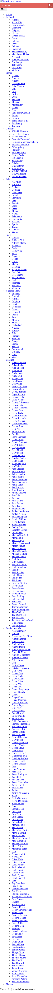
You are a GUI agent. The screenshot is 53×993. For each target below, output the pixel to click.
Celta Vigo (17, 251)
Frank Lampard (19, 437)
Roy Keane (17, 936)
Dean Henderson (20, 423)
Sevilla (15, 280)
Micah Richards (19, 551)
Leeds (14, 43)
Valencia (16, 283)
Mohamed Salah (19, 848)
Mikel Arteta (17, 846)
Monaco (15, 102)
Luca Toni (16, 811)
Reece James (18, 588)
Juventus (16, 203)
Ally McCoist (18, 641)
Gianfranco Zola (19, 755)
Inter (14, 200)
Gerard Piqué (18, 747)
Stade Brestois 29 (20, 120)
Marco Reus (17, 827)
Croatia (15, 309)
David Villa (17, 684)
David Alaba (18, 676)
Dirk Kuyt (16, 708)
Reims (15, 115)
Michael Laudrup (20, 843)
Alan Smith (17, 370)
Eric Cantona (18, 718)
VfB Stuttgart (18, 168)
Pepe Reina (17, 886)
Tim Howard (18, 963)
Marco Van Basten (20, 830)
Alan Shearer (18, 368)
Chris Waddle (18, 399)
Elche (14, 253)
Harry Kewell (18, 761)
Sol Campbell (18, 599)
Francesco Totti (19, 729)
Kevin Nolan (18, 803)
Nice (14, 110)
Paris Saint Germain (21, 112)
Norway (15, 330)
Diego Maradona (20, 700)
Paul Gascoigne (19, 567)
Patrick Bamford (19, 564)
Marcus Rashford (20, 535)
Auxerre (15, 81)
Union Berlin (18, 166)
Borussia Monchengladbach (25, 142)
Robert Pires (17, 912)
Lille (14, 91)
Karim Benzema (19, 798)
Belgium (16, 301)
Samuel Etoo (18, 944)
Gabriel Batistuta (19, 737)
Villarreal (16, 288)
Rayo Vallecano (19, 269)
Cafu (14, 662)
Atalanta (16, 187)
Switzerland (17, 349)
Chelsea (15, 33)
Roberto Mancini (20, 920)
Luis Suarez (17, 819)
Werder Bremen (19, 176)
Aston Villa (17, 22)
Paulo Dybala (18, 875)
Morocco (16, 322)
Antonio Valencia (20, 657)
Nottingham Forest (20, 59)
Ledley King (18, 527)
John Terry (17, 506)
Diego (15, 694)
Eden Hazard (18, 713)
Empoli (15, 195)
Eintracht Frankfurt (20, 144)
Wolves (15, 70)
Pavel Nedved (18, 878)
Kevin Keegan (18, 522)
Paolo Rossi (17, 870)
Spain (8, 235)
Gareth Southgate (20, 442)
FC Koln (16, 150)
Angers (15, 78)
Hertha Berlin (18, 155)
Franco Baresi (18, 734)
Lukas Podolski (19, 822)
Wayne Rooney (19, 625)
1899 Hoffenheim (20, 131)
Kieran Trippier (19, 524)
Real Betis (16, 272)
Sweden (15, 346)
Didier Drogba (18, 692)
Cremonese (17, 192)
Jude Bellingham (19, 516)
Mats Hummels (19, 840)
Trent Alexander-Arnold (23, 620)
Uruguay (16, 352)
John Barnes (17, 500)
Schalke (15, 163)
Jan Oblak (16, 777)
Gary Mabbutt (18, 447)
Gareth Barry (18, 439)
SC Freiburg (17, 160)
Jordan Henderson (20, 511)
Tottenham (17, 65)
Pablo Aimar (17, 864)
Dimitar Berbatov (20, 702)
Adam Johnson (19, 362)
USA (14, 354)
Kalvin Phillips (19, 519)
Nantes (15, 107)
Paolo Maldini (18, 867)
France (9, 73)
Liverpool (16, 49)
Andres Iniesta (18, 647)
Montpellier (17, 104)
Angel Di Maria (19, 652)
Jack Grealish (18, 468)
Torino (15, 227)
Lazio (14, 205)
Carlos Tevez (18, 665)
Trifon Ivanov (18, 968)
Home (9, 14)
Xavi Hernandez (19, 976)
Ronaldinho (17, 933)
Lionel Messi (18, 809)
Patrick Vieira (18, 872)
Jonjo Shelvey (18, 508)
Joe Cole (16, 495)
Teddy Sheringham (20, 609)
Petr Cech (16, 891)
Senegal (15, 341)
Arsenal (15, 19)
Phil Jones (16, 580)
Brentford (16, 27)
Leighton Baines (19, 530)
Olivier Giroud (18, 862)
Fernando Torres (19, 726)
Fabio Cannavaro (20, 721)
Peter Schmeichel (20, 888)
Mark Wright (18, 540)
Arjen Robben (18, 660)
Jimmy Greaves (19, 492)
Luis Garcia (17, 817)
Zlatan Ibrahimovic (20, 981)
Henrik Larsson (19, 763)
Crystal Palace (18, 35)
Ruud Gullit (17, 941)
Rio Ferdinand (18, 591)
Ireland (15, 314)
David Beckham (19, 415)
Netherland (17, 325)
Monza (15, 211)
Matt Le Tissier (19, 548)
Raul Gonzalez (19, 899)
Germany (10, 128)
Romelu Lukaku (19, 931)
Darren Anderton (20, 407)
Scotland (16, 338)
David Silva (17, 681)
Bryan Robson (18, 394)
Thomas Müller (19, 957)
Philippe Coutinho (20, 894)
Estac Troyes (18, 86)
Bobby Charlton (19, 386)
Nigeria (15, 328)
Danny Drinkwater (20, 402)
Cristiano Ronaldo (20, 668)
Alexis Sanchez (19, 639)
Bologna (16, 190)
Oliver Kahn (17, 859)
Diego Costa (17, 697)
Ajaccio (15, 75)
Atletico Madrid (19, 243)
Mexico (15, 320)
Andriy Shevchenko (21, 649)
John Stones (17, 503)
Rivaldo (15, 902)
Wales (14, 357)
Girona (15, 261)
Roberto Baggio (19, 915)
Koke (14, 806)
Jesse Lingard (18, 490)
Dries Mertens (18, 710)
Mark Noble (17, 538)
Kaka (14, 795)
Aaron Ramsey (19, 631)
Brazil (14, 304)
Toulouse (16, 126)
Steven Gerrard (19, 604)
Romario (16, 928)
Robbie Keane (18, 907)
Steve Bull (16, 601)
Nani (14, 851)
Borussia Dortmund (21, 139)
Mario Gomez (18, 835)
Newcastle (16, 57)
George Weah (18, 745)
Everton (15, 38)
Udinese (15, 229)
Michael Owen (19, 556)
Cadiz (14, 248)
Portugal (16, 336)
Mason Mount (18, 546)
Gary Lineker (18, 445)
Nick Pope (17, 559)
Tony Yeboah (18, 965)
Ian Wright (17, 466)
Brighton (16, 30)
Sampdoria (17, 219)
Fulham (15, 41)
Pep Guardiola (18, 883)
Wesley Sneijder (19, 971)
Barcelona (16, 245)
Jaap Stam (16, 771)
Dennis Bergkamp (20, 689)
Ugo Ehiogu (17, 623)
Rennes (15, 118)
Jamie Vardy (17, 484)
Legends (10, 360)
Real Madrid (17, 275)
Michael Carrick (19, 554)
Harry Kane (17, 461)
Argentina (16, 296)
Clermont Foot (18, 83)
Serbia (15, 344)
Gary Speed (17, 453)
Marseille (16, 99)
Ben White (17, 383)
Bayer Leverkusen (20, 134)
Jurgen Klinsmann (20, 793)
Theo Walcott (18, 612)
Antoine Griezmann (21, 654)
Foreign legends (13, 628)
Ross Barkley (18, 596)
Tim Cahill (17, 960)
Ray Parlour (17, 585)
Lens (14, 89)
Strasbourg (17, 123)
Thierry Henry (18, 955)
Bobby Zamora (19, 391)
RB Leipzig (17, 158)
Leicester (16, 46)
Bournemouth (18, 25)
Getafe (15, 259)
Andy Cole (17, 375)
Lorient (15, 94)
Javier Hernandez (20, 782)
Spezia (15, 224)
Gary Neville (18, 450)
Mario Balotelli (19, 833)
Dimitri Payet (18, 705)
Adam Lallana (18, 365)
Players (9, 984)
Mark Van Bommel (21, 838)
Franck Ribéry (18, 732)
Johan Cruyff (18, 785)
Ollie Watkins (18, 561)
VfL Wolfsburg (19, 174)
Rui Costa (16, 939)
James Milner (18, 476)
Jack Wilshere (18, 471)
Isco (14, 766)
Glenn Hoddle (18, 455)
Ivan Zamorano (19, 769)
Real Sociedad (18, 277)
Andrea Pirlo (18, 644)
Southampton (18, 62)
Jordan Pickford (19, 514)
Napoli (15, 213)
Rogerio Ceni (18, 926)
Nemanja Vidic (19, 854)
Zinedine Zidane (19, 979)
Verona (15, 232)
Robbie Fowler (19, 593)
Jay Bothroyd (18, 487)
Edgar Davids (18, 716)
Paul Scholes (18, 572)
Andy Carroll (18, 373)
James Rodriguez (20, 774)
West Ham (16, 67)
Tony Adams (18, 617)
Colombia (16, 306)
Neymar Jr (16, 856)
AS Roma (16, 184)
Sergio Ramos (18, 949)
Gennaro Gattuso (20, 742)
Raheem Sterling (19, 583)
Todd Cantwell (19, 615)
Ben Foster (17, 381)
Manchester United (20, 54)
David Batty (17, 413)
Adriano (15, 633)
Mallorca (16, 264)
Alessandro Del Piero (22, 636)
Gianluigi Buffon (20, 758)
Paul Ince (16, 569)
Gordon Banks (18, 458)
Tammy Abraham (20, 607)
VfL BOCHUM (19, 171)
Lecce (14, 208)
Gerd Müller (17, 750)
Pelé (14, 880)
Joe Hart (16, 498)
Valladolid (16, 285)
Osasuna (16, 267)
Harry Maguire (19, 463)
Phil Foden (17, 577)
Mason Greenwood (21, 543)
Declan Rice (17, 426)
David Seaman (18, 421)
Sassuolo (16, 221)
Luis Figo (16, 814)
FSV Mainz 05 (19, 152)
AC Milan (16, 182)
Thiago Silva (18, 952)
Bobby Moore (18, 389)
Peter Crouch (18, 575)
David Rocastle (19, 418)
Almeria (15, 237)
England (10, 17)
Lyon (14, 97)
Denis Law (17, 686)
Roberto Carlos (19, 918)
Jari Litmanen (18, 779)
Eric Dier (16, 434)
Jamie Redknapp (19, 482)
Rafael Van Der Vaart (22, 896)
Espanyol (16, 256)
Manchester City (19, 51)
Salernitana (17, 216)
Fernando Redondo (21, 724)
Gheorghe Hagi (19, 753)
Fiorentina (16, 197)
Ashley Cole (17, 378)
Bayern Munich (19, 136)
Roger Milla (17, 923)
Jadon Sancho (18, 474)
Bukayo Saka (18, 397)
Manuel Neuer (18, 825)
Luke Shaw (17, 532)
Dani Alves (17, 670)
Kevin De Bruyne (20, 801)
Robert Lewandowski (22, 910)
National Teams (13, 290)
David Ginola (18, 678)
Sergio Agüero (18, 947)
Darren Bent (17, 410)
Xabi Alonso (18, 973)
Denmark (16, 312)
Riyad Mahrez (18, 904)
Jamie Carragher (19, 479)
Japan (14, 317)
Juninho (15, 790)
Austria (15, 298)
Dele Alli (16, 429)
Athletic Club (18, 240)
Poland (15, 333)
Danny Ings (17, 405)
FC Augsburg (18, 147)
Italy (8, 179)
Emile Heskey (18, 431)
